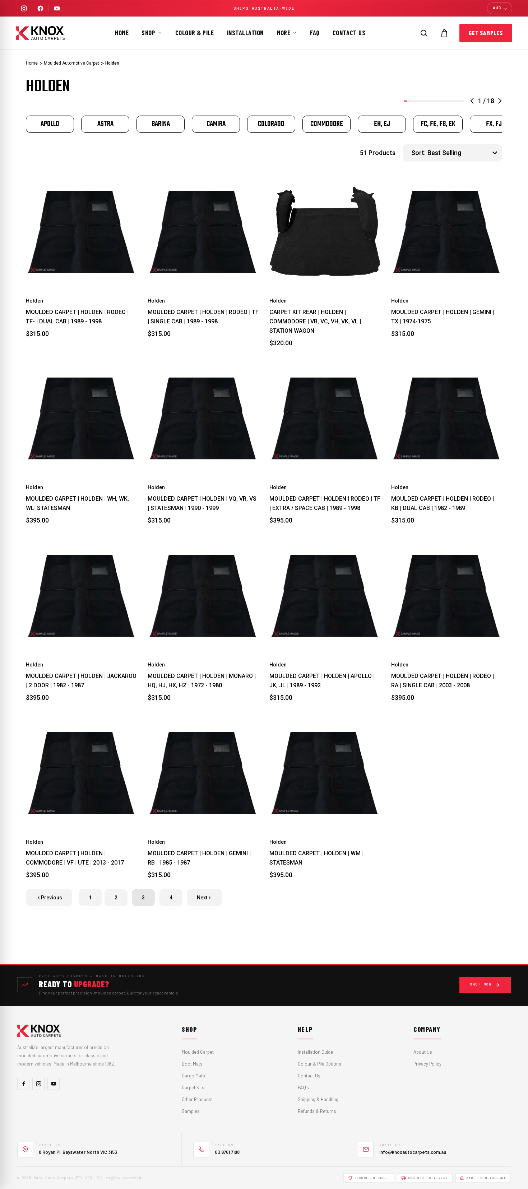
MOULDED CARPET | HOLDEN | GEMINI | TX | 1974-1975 (442, 317)
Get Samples (486, 32)
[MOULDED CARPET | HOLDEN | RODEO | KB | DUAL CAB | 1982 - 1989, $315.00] (446, 418)
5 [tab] (419, 101)
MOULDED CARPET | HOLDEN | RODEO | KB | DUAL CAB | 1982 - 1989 (442, 503)
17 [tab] (459, 101)
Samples (191, 1111)
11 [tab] (439, 101)
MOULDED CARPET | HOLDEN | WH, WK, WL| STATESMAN (77, 503)
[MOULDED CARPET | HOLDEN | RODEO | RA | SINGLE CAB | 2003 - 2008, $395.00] (446, 595)
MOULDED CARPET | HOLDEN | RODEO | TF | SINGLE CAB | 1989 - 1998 (203, 317)
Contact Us (349, 33)
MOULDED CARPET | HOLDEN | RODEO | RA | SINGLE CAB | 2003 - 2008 (442, 681)
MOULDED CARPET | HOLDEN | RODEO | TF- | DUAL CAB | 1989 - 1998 (77, 317)
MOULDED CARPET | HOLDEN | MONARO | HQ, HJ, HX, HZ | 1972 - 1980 (202, 681)
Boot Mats (192, 1064)
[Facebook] (40, 8)
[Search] (424, 33)
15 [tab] (452, 101)
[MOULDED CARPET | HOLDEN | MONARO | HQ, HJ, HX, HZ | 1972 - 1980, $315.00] (203, 595)
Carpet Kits (193, 1087)
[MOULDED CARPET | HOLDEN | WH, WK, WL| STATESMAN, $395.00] (81, 418)
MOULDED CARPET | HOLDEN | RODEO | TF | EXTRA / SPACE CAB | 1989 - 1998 (324, 503)
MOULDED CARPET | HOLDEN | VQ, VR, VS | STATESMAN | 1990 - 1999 (202, 503)
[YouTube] (56, 8)
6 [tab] (422, 101)
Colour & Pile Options (319, 1064)
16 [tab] (456, 101)
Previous (51, 897)
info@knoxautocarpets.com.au (412, 1152)
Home (122, 33)
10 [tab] (435, 101)
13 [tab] (446, 101)
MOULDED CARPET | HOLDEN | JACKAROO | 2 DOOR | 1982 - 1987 (81, 681)
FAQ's (303, 1087)
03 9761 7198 (227, 1152)
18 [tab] (462, 101)
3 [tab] (412, 101)
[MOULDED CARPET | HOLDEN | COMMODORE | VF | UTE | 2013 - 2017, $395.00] (81, 773)
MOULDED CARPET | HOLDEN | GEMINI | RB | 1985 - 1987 (199, 858)
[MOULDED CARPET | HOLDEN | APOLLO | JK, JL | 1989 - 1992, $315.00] (324, 595)
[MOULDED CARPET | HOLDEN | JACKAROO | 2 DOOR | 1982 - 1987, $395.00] (81, 595)
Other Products (197, 1099)
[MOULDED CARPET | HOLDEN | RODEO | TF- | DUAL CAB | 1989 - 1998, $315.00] (81, 232)
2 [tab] (408, 101)
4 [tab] (415, 101)
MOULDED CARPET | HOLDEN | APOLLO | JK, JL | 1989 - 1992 (322, 681)
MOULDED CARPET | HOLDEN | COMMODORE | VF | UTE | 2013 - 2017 (75, 858)
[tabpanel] (50, 124)
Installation (245, 33)
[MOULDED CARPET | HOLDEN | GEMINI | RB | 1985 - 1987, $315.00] (203, 773)
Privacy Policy (427, 1064)
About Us (422, 1052)
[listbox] (464, 153)
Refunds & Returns (317, 1111)
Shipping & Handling (318, 1099)
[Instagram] (24, 8)
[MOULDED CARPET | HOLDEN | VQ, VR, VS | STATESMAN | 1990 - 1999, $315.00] (203, 418)
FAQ (315, 33)
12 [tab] (442, 101)
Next (202, 897)
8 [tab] (429, 101)
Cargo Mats (193, 1075)
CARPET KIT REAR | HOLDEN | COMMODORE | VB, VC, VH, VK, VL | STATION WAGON (315, 321)
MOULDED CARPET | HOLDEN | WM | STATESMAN (316, 858)
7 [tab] (425, 101)
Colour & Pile (194, 33)
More (283, 33)
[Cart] (444, 33)
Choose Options (81, 271)
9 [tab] (432, 101)
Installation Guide (315, 1052)
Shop (148, 33)
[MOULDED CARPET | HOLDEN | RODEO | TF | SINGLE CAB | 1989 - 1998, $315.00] (203, 232)
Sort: (418, 152)
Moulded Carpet (198, 1052)
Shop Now (481, 984)
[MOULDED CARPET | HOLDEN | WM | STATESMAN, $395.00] (324, 773)
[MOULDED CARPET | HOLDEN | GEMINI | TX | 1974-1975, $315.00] (446, 232)
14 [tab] (449, 101)
